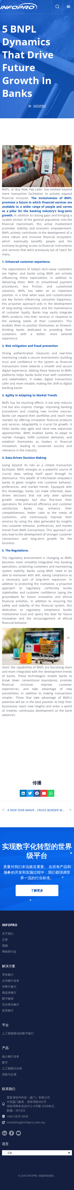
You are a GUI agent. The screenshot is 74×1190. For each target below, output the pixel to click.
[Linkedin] (4, 1133)
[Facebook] (11, 1133)
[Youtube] (18, 1133)
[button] (68, 6)
